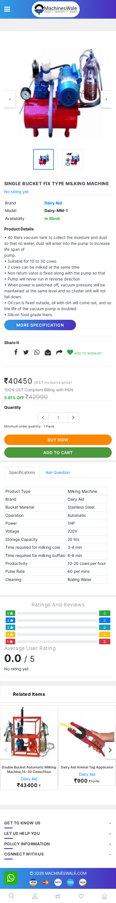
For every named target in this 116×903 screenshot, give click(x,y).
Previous (9, 99)
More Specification (40, 325)
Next (106, 99)
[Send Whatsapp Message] (10, 878)
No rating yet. (17, 191)
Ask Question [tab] (58, 472)
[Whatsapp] (36, 353)
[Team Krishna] (58, 91)
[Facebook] (16, 353)
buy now (58, 439)
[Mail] (59, 353)
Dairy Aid (53, 202)
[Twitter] (26, 353)
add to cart (58, 452)
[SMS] (48, 353)
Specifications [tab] (22, 472)
